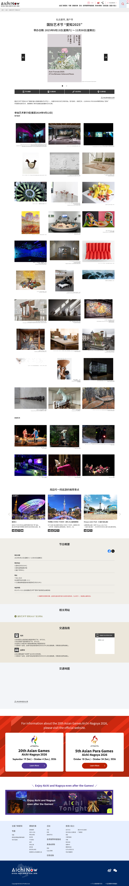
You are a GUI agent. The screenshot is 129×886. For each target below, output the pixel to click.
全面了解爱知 (63, 5)
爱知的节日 (49, 834)
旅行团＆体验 (32, 849)
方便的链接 (68, 837)
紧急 (67, 834)
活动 (80, 5)
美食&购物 (98, 5)
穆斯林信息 (68, 847)
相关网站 (78, 91)
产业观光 (31, 839)
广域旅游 (80, 832)
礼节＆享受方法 (70, 849)
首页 (3, 10)
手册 (67, 839)
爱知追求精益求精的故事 (18, 837)
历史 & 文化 (32, 832)
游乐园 (31, 847)
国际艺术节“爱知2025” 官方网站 (30, 616)
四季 (48, 832)
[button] (23, 61)
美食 (48, 848)
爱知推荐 (31, 829)
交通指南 (53, 91)
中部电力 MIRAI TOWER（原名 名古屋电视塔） (64, 522)
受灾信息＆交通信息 (71, 832)
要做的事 (75, 5)
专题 (69, 5)
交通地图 (103, 91)
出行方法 (68, 829)
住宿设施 (105, 5)
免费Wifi (68, 844)
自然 (30, 842)
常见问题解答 (69, 852)
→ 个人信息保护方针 (96, 884)
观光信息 (68, 842)
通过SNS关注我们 (82, 829)
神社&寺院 (32, 834)
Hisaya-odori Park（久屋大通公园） (96, 522)
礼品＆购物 (49, 850)
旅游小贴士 (112, 5)
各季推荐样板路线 (88, 5)
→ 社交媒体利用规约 (111, 884)
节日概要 (28, 91)
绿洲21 (14, 522)
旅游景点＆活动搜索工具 (35, 852)
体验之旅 (31, 844)
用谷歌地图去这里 (109, 98)
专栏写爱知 (15, 839)
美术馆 (31, 837)
